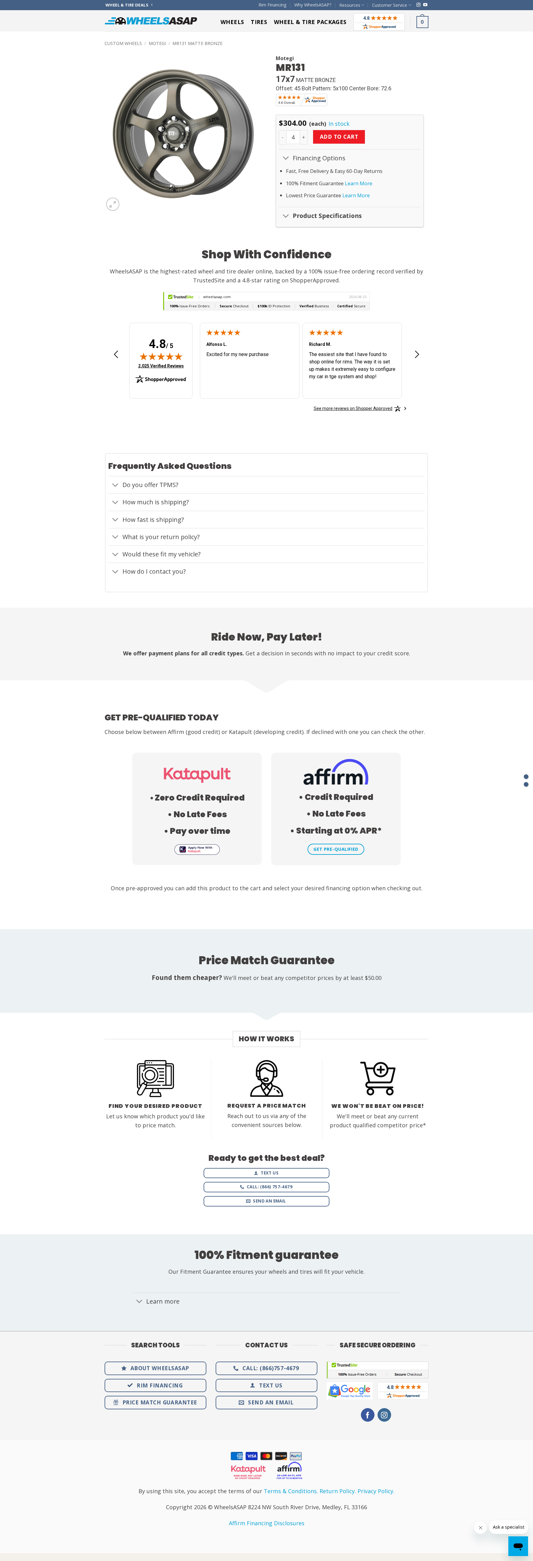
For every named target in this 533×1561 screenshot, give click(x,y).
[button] (422, 22)
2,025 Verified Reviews (161, 365)
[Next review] (417, 356)
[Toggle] (285, 158)
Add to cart (339, 136)
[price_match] (526, 776)
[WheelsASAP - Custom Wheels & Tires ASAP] (151, 21)
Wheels (232, 22)
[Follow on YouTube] (425, 5)
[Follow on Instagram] (418, 5)
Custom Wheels (123, 43)
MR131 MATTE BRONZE (197, 43)
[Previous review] (116, 356)
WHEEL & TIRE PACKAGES (310, 22)
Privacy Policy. (376, 1491)
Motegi (157, 43)
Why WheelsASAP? (313, 5)
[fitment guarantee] (526, 784)
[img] (161, 356)
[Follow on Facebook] (367, 1415)
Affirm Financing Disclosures (266, 1523)
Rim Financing (272, 5)
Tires (259, 22)
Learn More (358, 183)
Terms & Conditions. (291, 1491)
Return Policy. (338, 1491)
